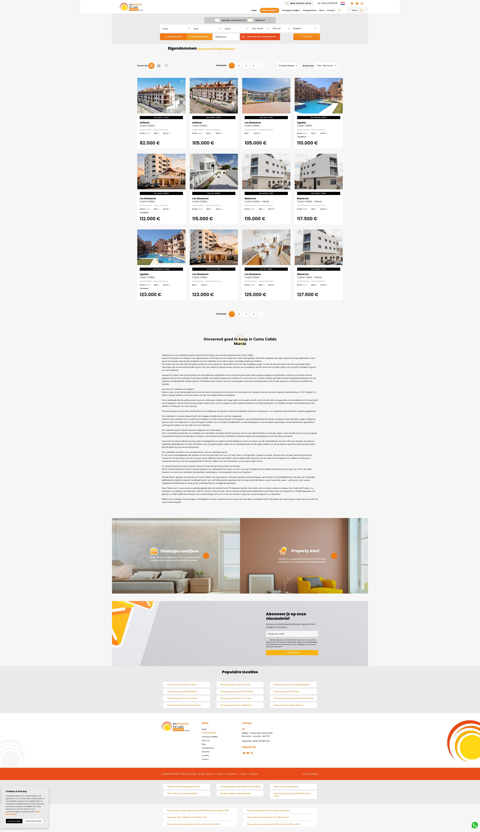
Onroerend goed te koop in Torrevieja (235, 698)
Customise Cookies (33, 821)
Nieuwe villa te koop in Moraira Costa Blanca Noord (268, 817)
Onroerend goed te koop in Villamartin (236, 705)
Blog (204, 744)
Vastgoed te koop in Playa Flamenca (288, 705)
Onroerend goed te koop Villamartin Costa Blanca (240, 786)
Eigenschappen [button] (269, 10)
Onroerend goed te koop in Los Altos (235, 684)
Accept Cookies (14, 821)
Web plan (254, 774)
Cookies (243, 774)
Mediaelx (314, 774)
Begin (254, 10)
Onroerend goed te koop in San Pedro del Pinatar (294, 698)
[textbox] (177, 28)
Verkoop (260, 20)
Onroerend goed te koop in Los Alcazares (184, 705)
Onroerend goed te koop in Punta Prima (236, 691)
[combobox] (176, 28)
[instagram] (361, 3)
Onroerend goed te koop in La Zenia (181, 684)
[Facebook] (351, 3)
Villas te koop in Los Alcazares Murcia (182, 793)
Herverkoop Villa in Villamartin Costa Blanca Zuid (187, 817)
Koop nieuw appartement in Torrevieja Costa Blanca (268, 810)
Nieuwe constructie (234, 20)
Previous (141, 95)
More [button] (321, 10)
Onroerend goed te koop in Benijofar (182, 691)
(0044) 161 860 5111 (327, 3)
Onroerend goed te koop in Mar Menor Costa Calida (292, 794)
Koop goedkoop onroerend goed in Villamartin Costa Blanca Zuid (273, 824)
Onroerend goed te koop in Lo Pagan (182, 698)
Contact (331, 10)
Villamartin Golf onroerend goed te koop (183, 786)
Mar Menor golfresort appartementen (235, 793)
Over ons (205, 740)
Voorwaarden (231, 774)
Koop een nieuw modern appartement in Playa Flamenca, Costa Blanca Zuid (197, 810)
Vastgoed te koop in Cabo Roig (286, 691)
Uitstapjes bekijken (291, 10)
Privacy (219, 774)
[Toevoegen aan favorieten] (182, 81)
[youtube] (356, 3)
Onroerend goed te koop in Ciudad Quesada (291, 684)
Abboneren (293, 652)
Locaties (205, 755)
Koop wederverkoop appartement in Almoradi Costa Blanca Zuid (193, 824)
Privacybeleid (311, 642)
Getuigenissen (309, 10)
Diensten (205, 752)
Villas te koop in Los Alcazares (286, 786)
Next (182, 95)
